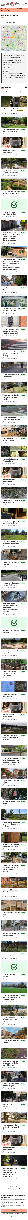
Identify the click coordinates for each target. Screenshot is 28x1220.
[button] (7, 45)
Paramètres (14, 1216)
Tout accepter (14, 1210)
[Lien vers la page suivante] (16, 1187)
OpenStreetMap (17, 50)
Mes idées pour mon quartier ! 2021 (11, 9)
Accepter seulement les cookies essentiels (14, 1213)
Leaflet (11, 50)
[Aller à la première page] (10, 4)
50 (19, 1189)
